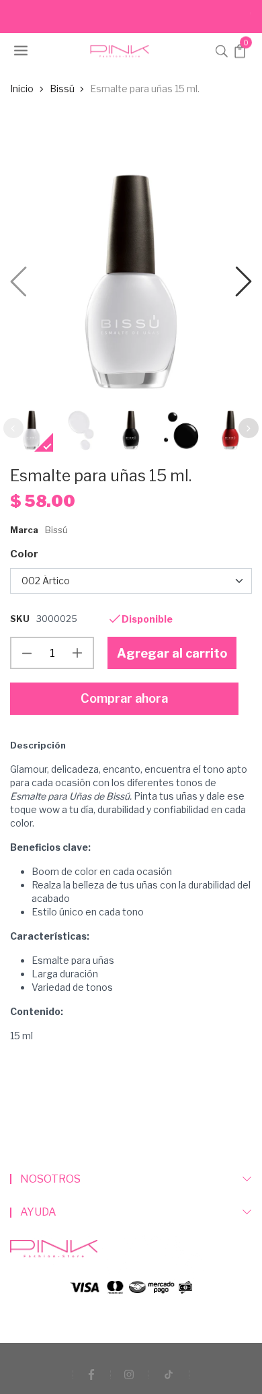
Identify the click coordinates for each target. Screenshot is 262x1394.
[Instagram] (129, 1374)
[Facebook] (91, 1374)
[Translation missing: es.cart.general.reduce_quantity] (27, 653)
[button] (222, 49)
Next (248, 428)
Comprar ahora (124, 698)
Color (24, 554)
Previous (13, 428)
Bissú (56, 529)
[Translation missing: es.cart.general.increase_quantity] (77, 653)
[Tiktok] (168, 1374)
